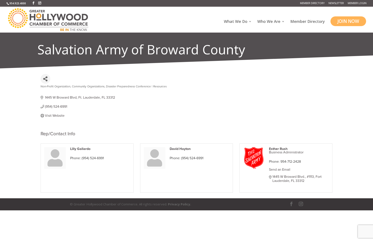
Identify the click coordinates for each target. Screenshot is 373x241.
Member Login (357, 3)
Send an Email (279, 169)
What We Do (235, 22)
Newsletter (336, 3)
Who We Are (268, 22)
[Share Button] (45, 79)
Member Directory (312, 3)
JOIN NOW (348, 21)
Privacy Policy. (179, 204)
